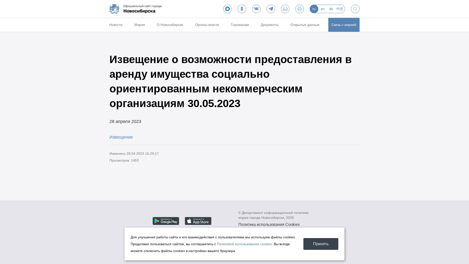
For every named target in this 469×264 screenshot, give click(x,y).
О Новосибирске (170, 25)
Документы (269, 25)
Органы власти (207, 25)
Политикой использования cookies (244, 244)
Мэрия (139, 25)
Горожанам (240, 25)
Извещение (121, 137)
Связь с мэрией (343, 25)
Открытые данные (305, 25)
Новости (115, 25)
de (331, 9)
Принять (321, 244)
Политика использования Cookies (269, 224)
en (323, 9)
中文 (339, 9)
